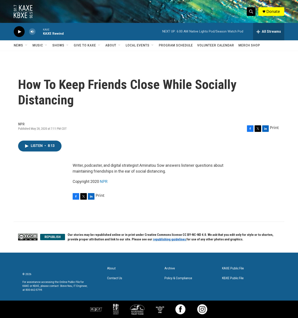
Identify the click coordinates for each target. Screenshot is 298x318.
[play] (19, 31)
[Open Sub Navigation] (26, 45)
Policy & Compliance (178, 278)
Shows (58, 45)
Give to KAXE (85, 45)
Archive (169, 268)
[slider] (39, 31)
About (110, 45)
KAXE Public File (233, 268)
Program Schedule (176, 45)
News (18, 45)
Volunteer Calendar (215, 45)
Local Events (137, 45)
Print (274, 127)
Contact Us (114, 278)
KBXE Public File (233, 278)
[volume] (32, 32)
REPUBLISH (53, 237)
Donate (273, 11)
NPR (104, 181)
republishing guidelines (170, 239)
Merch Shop (249, 45)
